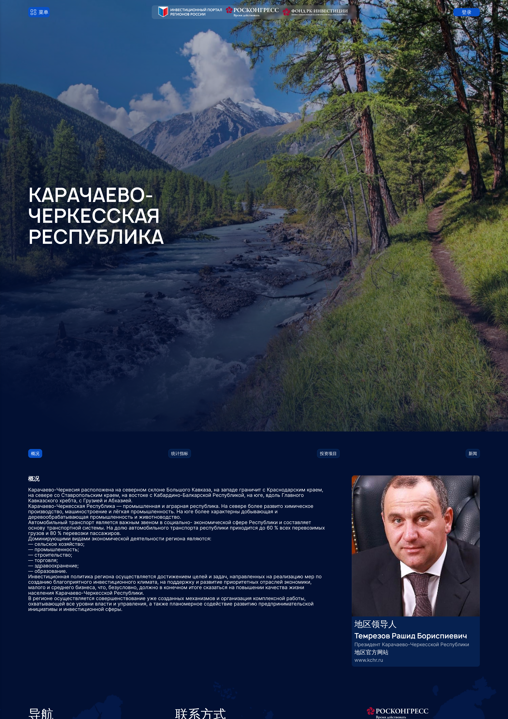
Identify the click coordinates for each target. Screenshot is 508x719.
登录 (466, 12)
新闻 (473, 453)
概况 (35, 453)
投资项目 (328, 453)
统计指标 (179, 453)
